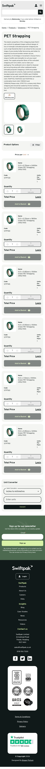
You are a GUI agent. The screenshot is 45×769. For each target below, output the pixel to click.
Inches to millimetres (15, 492)
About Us (22, 591)
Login (38, 197)
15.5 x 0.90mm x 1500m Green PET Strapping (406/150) (27, 327)
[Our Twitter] (22, 658)
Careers (22, 595)
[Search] (40, 12)
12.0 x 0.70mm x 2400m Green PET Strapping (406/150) (27, 168)
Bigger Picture (27, 760)
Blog (22, 607)
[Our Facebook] (15, 658)
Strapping (22, 28)
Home (4, 28)
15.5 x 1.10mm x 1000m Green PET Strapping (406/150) (27, 380)
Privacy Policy (22, 722)
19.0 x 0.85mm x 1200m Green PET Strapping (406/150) (27, 433)
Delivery (22, 726)
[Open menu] (41, 5)
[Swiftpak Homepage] (8, 5)
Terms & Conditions (22, 717)
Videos (22, 624)
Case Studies (22, 612)
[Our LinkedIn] (29, 658)
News (22, 616)
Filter (37, 145)
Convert (22, 507)
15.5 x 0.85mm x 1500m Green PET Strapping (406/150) (27, 274)
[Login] (36, 5)
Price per (20, 155)
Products (12, 28)
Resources (22, 620)
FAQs (23, 599)
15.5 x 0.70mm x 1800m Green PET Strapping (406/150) (27, 221)
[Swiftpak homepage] (22, 568)
